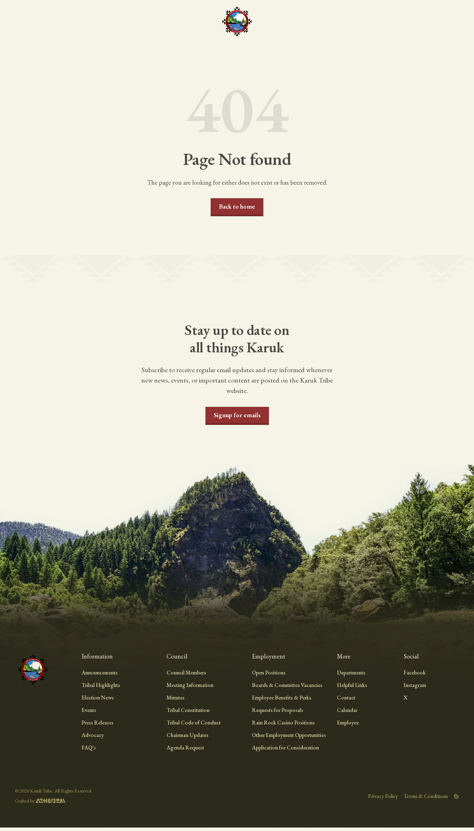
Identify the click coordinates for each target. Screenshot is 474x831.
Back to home (237, 206)
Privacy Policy (383, 796)
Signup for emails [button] (237, 415)
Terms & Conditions (426, 796)
